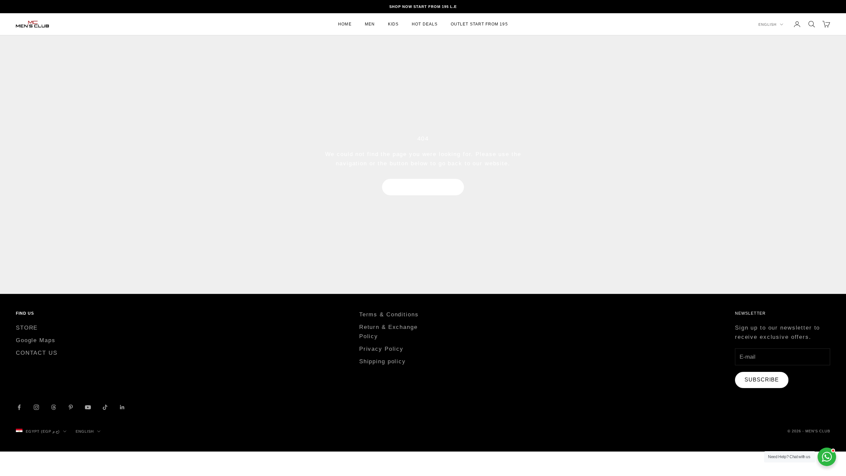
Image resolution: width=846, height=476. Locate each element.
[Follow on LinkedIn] (122, 407)
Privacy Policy (381, 349)
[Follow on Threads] (53, 407)
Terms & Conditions (389, 314)
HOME (344, 24)
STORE (27, 328)
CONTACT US (37, 353)
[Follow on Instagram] (36, 407)
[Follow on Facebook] (19, 407)
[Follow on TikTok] (105, 407)
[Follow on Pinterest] (70, 407)
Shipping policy (382, 361)
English (767, 24)
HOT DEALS (425, 24)
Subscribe (762, 379)
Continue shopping (423, 187)
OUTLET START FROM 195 (479, 24)
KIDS (393, 24)
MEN (370, 24)
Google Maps (36, 340)
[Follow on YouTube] (88, 407)
